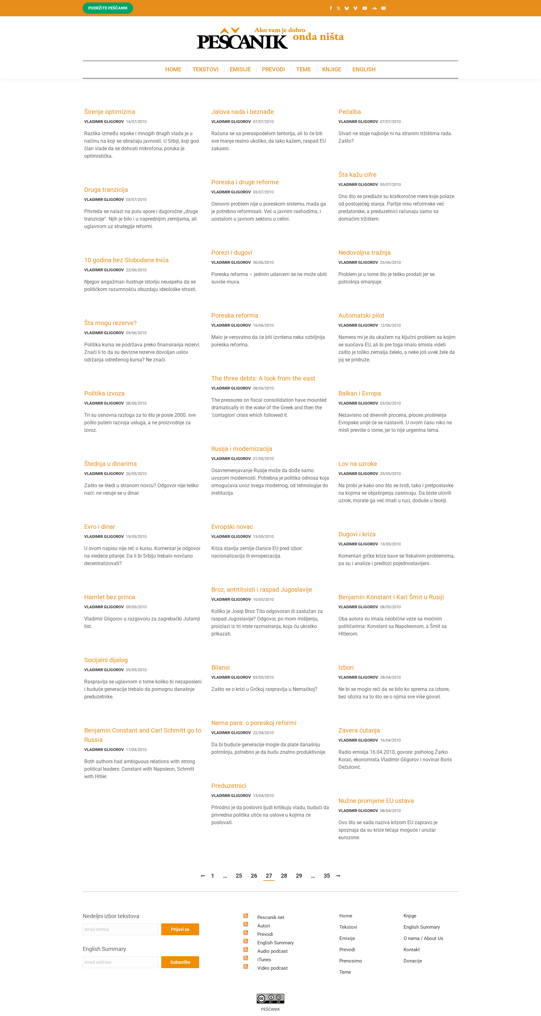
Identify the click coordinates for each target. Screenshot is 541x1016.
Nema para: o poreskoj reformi (253, 723)
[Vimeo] (355, 8)
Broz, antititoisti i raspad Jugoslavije (261, 589)
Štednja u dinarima (110, 463)
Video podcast (272, 968)
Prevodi (265, 934)
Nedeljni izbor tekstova (111, 916)
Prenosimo (350, 961)
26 (254, 875)
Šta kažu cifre (357, 174)
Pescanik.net (270, 917)
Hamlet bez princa (109, 597)
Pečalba (349, 111)
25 (239, 875)
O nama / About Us (423, 938)
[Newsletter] (383, 8)
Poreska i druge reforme (245, 182)
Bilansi (220, 667)
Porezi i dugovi (231, 252)
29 (299, 875)
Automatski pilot (361, 315)
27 (269, 875)
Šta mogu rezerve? (110, 323)
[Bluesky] (347, 8)
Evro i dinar (99, 526)
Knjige (410, 916)
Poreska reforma (234, 315)
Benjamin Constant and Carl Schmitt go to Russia (142, 735)
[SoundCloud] (374, 8)
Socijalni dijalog (106, 660)
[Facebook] (331, 8)
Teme (345, 972)
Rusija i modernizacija (241, 448)
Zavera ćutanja (359, 730)
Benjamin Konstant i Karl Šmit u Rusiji (391, 597)
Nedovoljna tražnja (364, 252)
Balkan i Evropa (359, 393)
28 (284, 875)
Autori (263, 926)
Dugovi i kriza (357, 534)
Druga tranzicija (106, 189)
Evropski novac (232, 526)
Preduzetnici (228, 785)
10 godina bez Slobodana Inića (126, 260)
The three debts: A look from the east (263, 378)
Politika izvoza (104, 393)
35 (327, 875)
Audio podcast (272, 951)
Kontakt (412, 949)
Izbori (346, 667)
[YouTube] (365, 8)
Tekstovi (348, 927)
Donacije (413, 961)
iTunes (264, 959)
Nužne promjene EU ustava (376, 800)
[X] (338, 8)
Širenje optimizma (109, 111)
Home (345, 916)
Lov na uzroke (357, 463)
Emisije (347, 938)
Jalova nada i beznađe (242, 111)
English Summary (104, 949)
